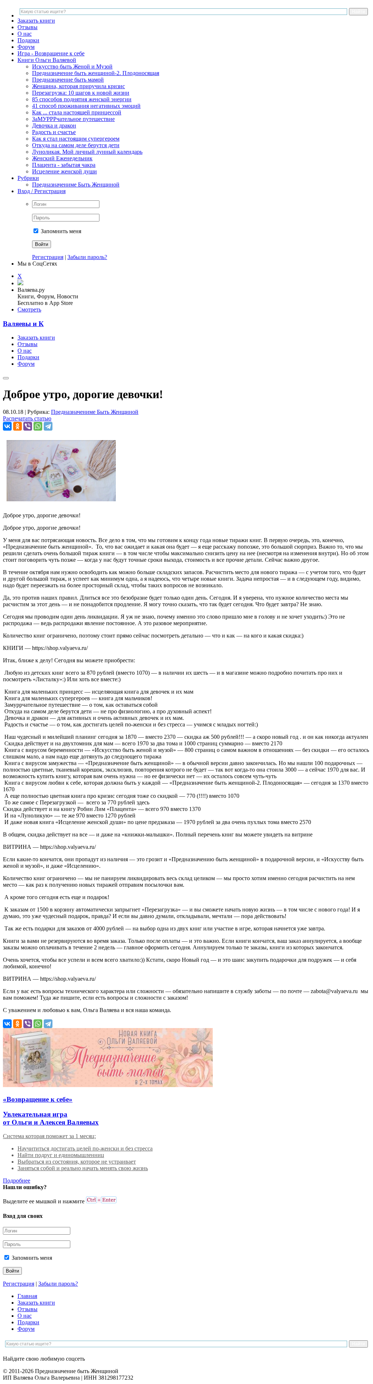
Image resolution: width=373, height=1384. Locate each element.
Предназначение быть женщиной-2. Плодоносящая (95, 73)
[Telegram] (48, 426)
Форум (26, 47)
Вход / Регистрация (41, 191)
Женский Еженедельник (62, 158)
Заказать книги (36, 20)
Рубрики (28, 178)
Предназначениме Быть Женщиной (75, 184)
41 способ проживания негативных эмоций (86, 106)
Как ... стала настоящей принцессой (76, 112)
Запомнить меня (60, 231)
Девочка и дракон (54, 125)
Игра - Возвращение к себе (51, 53)
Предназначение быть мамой (68, 80)
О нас (24, 34)
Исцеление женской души (64, 171)
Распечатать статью (27, 418)
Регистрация (47, 257)
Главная (27, 1296)
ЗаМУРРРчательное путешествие (73, 119)
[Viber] (27, 426)
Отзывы (27, 27)
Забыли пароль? (87, 257)
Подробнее (16, 1180)
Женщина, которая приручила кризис (78, 86)
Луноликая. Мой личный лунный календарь (87, 152)
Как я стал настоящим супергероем (75, 139)
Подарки (28, 40)
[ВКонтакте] (7, 426)
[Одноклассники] (17, 426)
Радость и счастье (54, 132)
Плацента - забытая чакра (63, 165)
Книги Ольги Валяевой (46, 60)
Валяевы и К (23, 324)
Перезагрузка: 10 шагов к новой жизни (80, 93)
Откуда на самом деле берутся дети (75, 145)
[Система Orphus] (101, 1201)
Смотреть (29, 309)
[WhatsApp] (38, 426)
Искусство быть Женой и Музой (72, 66)
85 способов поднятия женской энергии (81, 99)
